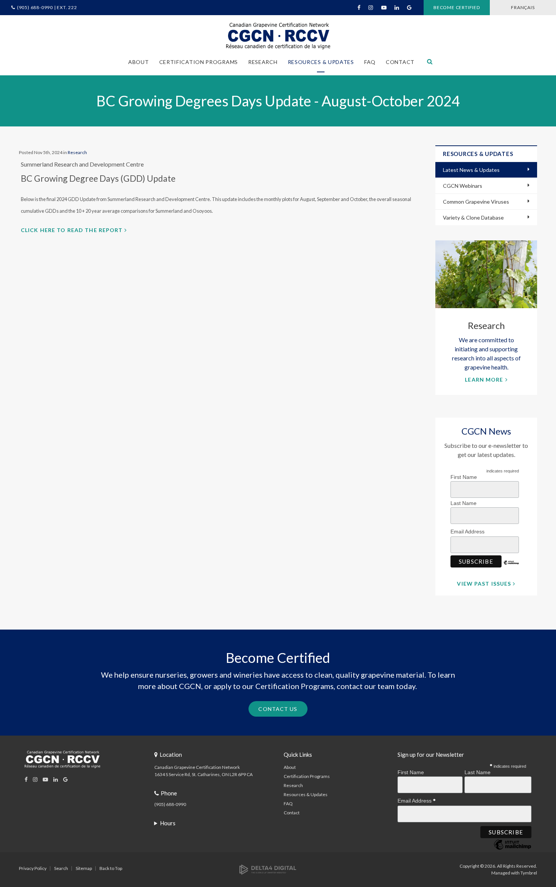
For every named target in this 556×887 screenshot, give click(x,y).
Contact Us (277, 709)
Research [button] (263, 62)
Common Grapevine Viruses (476, 201)
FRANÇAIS (522, 7)
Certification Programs (307, 776)
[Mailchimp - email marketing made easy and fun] (511, 568)
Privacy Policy (33, 868)
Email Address (468, 531)
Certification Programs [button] (198, 62)
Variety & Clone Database (473, 217)
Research (77, 152)
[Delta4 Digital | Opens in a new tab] (267, 869)
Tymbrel (528, 873)
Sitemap (84, 868)
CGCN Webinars (462, 185)
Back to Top (110, 868)
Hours (167, 823)
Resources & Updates (306, 794)
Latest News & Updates (471, 170)
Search (61, 868)
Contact (400, 62)
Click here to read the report (72, 230)
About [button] (138, 62)
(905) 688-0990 (170, 804)
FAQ (370, 62)
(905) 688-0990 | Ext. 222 (47, 7)
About (290, 767)
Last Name (463, 503)
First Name (463, 477)
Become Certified (456, 7)
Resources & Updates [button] (321, 62)
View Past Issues (484, 583)
